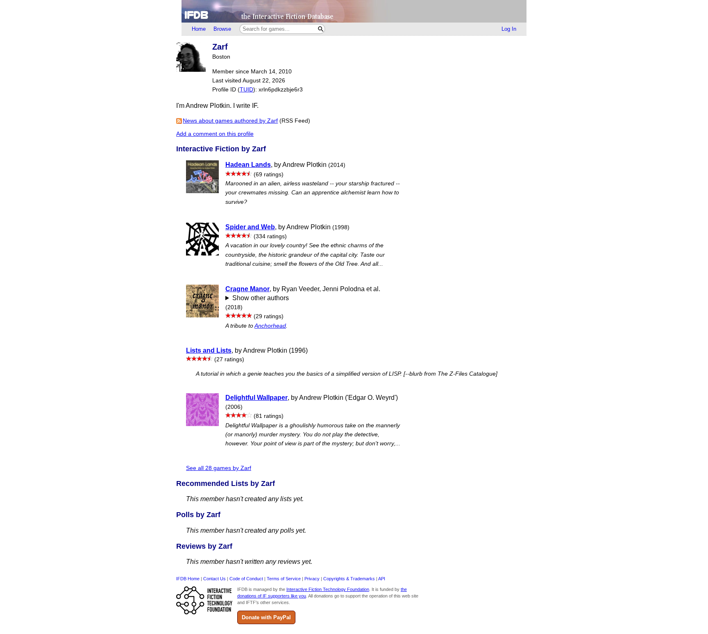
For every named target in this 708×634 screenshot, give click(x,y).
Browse (222, 29)
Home (199, 29)
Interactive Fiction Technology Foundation (327, 589)
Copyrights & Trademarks (349, 578)
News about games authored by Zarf (230, 121)
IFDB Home (188, 578)
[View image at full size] (191, 69)
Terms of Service (284, 578)
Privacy (312, 578)
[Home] (354, 11)
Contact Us (214, 578)
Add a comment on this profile (215, 134)
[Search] (320, 29)
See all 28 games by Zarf (218, 468)
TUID (246, 90)
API (381, 578)
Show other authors (260, 297)
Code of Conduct (246, 578)
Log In (509, 29)
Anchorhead (270, 326)
